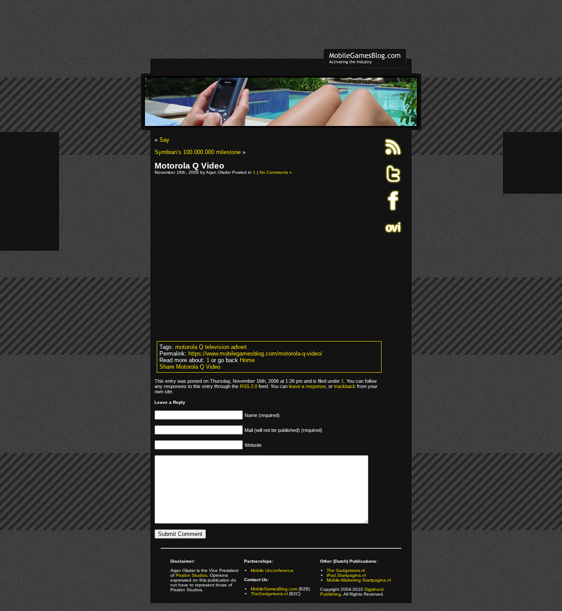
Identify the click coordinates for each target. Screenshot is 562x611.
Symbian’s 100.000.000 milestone (198, 152)
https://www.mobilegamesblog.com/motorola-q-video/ (255, 353)
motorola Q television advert (211, 347)
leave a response (307, 386)
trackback (345, 386)
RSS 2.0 (248, 386)
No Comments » (275, 172)
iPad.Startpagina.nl (346, 575)
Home (247, 360)
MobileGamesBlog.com (274, 588)
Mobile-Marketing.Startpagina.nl (359, 580)
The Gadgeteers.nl (346, 570)
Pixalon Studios (191, 575)
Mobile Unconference (272, 570)
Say (164, 140)
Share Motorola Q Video (189, 366)
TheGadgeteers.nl (269, 593)
